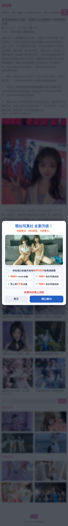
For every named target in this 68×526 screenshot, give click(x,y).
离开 (16, 298)
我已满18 (46, 298)
